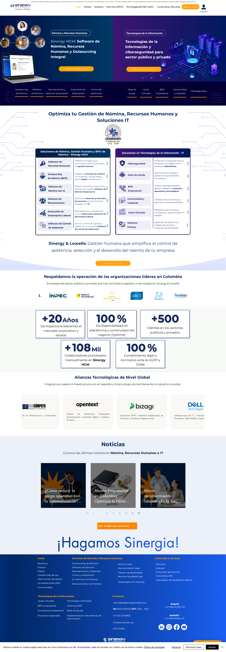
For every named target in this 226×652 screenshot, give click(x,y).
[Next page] (132, 513)
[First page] (87, 513)
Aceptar (212, 647)
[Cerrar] (222, 647)
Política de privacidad (154, 647)
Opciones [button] (176, 647)
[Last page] (139, 513)
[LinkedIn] (162, 627)
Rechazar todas (193, 647)
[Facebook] (177, 627)
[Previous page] (94, 513)
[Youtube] (184, 627)
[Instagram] (169, 627)
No (194, 1)
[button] (99, 6)
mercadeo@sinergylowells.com (130, 602)
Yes (191, 1)
